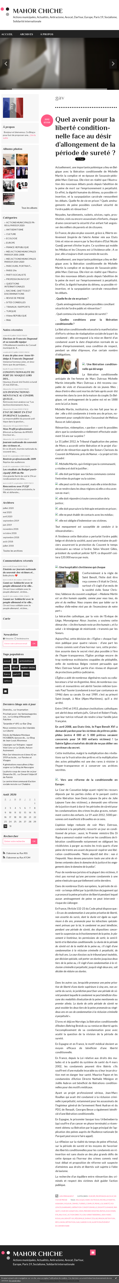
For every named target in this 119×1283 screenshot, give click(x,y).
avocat (7, 661)
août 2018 (8, 541)
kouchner (111, 1211)
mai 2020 (7, 512)
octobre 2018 (9, 533)
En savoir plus (15, 1280)
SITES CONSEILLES (16, 302)
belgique (80, 1200)
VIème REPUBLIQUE (16, 315)
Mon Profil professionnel (17, 428)
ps (15, 661)
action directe (75, 1215)
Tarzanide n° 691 (11, 723)
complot (90, 1203)
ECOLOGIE (11, 238)
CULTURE (11, 234)
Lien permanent (66, 1196)
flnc (64, 1215)
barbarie (66, 1207)
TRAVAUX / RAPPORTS (18, 306)
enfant (88, 1218)
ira (60, 1215)
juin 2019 (7, 524)
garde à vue (85, 1222)
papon (102, 1211)
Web (8, 320)
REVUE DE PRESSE (15, 298)
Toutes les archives (13, 550)
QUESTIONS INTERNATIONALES (14, 285)
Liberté (10, 730)
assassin (59, 1203)
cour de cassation (69, 1211)
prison (101, 1218)
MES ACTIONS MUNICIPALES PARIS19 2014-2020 (20, 260)
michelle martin (107, 1200)
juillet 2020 (8, 508)
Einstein (7, 569)
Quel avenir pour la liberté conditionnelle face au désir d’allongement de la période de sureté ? (85, 136)
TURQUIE (11, 311)
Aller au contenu (9, 2)
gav (78, 1222)
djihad (15, 667)
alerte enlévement (101, 1222)
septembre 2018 (11, 537)
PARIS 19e (11, 270)
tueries (82, 1203)
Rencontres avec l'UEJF (16, 486)
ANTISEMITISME (14, 229)
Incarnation (22, 709)
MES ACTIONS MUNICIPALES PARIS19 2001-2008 (20, 253)
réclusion (60, 1222)
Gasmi (6, 599)
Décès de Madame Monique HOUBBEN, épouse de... (16, 736)
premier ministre (91, 1211)
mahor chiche (28, 667)
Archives (26, 34)
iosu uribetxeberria (91, 1215)
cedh (81, 1211)
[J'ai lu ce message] (116, 1278)
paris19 (16, 674)
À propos (46, 34)
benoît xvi (69, 1218)
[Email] (5, 691)
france (7, 674)
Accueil (7, 34)
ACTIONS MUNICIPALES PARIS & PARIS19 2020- (19, 224)
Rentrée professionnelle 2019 (19, 458)
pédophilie (79, 1218)
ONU (26, 674)
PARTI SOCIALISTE (16, 274)
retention (110, 1218)
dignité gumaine (105, 1207)
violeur (67, 1203)
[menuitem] (8, 34)
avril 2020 (7, 516)
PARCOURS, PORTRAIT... (19, 266)
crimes (75, 1203)
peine (97, 1203)
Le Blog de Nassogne (23, 767)
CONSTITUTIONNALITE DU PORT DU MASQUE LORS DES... (19, 375)
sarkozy (7, 680)
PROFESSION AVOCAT (18, 279)
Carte (6, 618)
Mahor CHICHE (38, 10)
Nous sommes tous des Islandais (19, 727)
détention (70, 1222)
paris (6, 667)
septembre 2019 (11, 520)
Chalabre (26, 784)
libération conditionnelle (84, 1207)
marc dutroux (92, 1200)
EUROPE (10, 242)
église (95, 1218)
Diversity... (8, 709)
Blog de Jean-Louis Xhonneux (19, 739)
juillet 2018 (8, 545)
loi (101, 1203)
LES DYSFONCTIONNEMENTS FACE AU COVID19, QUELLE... (18, 395)
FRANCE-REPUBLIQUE (17, 247)
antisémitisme (26, 661)
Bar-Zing (27, 723)
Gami (6, 583)
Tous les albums (29, 207)
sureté (107, 1203)
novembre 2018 (10, 529)
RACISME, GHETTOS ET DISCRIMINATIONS (17, 292)
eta (56, 1215)
